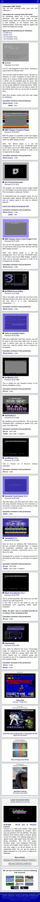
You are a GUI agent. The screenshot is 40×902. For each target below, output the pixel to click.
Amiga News (25, 860)
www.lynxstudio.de (22, 898)
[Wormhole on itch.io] (20, 730)
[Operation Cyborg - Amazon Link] (20, 788)
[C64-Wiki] (19, 885)
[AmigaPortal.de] (19, 878)
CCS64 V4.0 (7, 33)
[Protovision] (15, 889)
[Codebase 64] (10, 885)
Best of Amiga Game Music (20, 759)
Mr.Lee (5, 391)
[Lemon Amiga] (19, 881)
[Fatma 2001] (20, 697)
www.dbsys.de (33, 897)
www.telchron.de (14, 900)
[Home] (2, 1)
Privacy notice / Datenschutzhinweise (27, 895)
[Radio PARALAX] (29, 885)
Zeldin (10, 105)
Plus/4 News (12, 864)
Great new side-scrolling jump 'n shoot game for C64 (20, 733)
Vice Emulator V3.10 (10, 39)
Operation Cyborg (20, 791)
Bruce (5, 665)
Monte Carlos (8, 103)
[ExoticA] (24, 889)
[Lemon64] (10, 881)
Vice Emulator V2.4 (10, 37)
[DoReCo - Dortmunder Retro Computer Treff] (29, 878)
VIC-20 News (20, 864)
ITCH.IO (23, 708)
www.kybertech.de (25, 900)
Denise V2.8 (7, 35)
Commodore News (9, 860)
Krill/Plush (8, 97)
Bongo (5, 667)
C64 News (18, 860)
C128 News (33, 860)
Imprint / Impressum (8, 895)
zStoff (38, 894)
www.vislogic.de (32, 898)
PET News (28, 864)
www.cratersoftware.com (9, 898)
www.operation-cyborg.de (22, 897)
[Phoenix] (20, 822)
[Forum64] (10, 878)
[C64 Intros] (29, 881)
